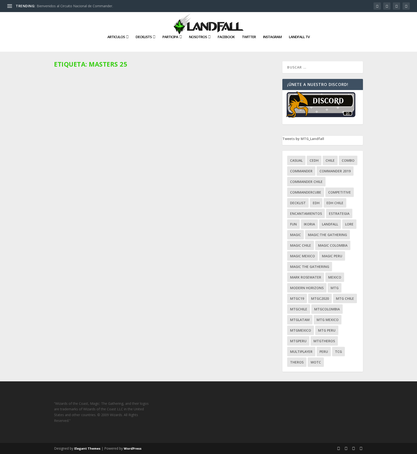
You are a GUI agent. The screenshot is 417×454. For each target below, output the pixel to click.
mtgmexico (300, 330)
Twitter (249, 37)
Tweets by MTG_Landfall (303, 138)
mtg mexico (328, 319)
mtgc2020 (320, 298)
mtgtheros (324, 341)
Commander (301, 171)
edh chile (335, 203)
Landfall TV (299, 37)
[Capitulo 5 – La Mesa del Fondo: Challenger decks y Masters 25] (166, 114)
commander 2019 (335, 171)
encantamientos (306, 213)
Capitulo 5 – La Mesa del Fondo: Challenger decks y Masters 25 (129, 164)
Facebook (226, 37)
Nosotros (198, 37)
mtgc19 (297, 298)
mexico (334, 277)
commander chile (306, 181)
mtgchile (298, 309)
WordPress (132, 448)
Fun (293, 224)
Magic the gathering (309, 266)
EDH (316, 203)
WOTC (316, 362)
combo (348, 160)
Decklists (144, 37)
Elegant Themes (87, 448)
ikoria (309, 224)
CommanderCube (305, 192)
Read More (71, 202)
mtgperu (298, 341)
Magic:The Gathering (327, 234)
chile (330, 160)
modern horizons (307, 288)
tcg (338, 351)
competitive (339, 192)
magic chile (300, 245)
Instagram (272, 37)
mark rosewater (305, 277)
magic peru (332, 256)
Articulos (116, 37)
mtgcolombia (327, 309)
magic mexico (302, 256)
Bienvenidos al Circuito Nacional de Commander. (75, 6)
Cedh (314, 160)
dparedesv (70, 171)
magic (295, 234)
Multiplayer (301, 351)
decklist (298, 203)
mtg (335, 288)
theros (297, 362)
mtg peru (326, 330)
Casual (296, 160)
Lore (349, 224)
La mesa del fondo (113, 171)
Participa (170, 37)
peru (324, 351)
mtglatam (300, 319)
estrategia (339, 213)
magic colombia (333, 245)
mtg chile (345, 298)
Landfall (330, 224)
